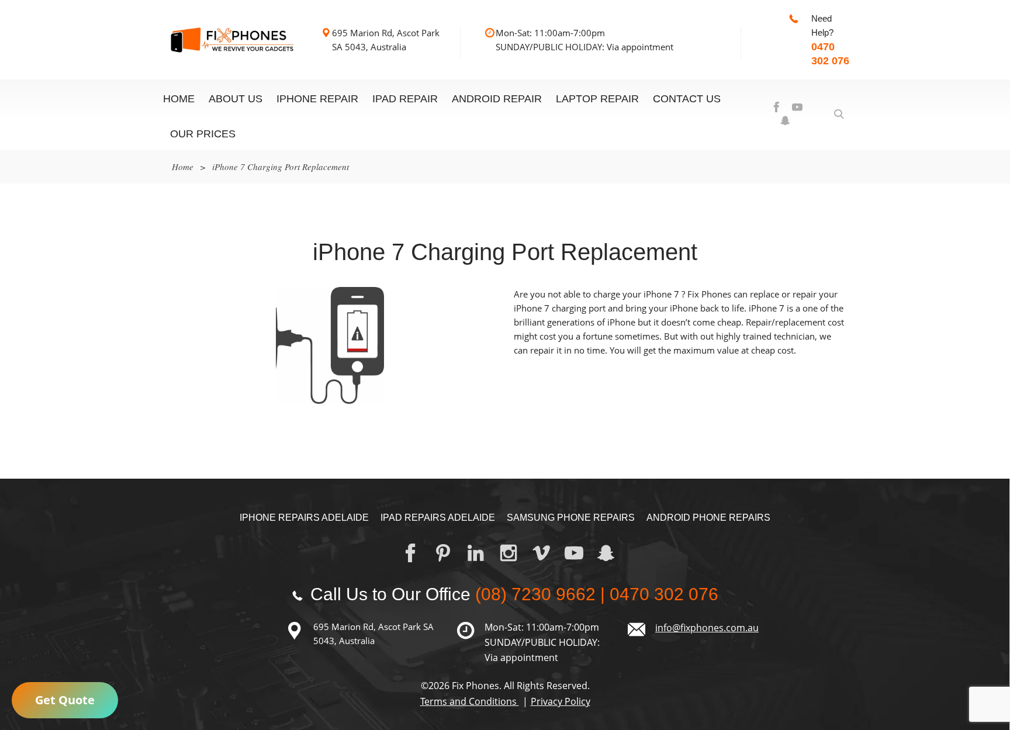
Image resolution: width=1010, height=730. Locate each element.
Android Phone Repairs (708, 518)
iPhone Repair (317, 99)
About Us (235, 99)
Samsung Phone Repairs (571, 518)
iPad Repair (405, 99)
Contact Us (687, 99)
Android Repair (497, 99)
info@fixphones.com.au (707, 627)
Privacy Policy (560, 701)
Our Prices (203, 134)
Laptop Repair (597, 99)
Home (179, 99)
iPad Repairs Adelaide (438, 518)
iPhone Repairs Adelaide (304, 518)
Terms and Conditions (469, 701)
